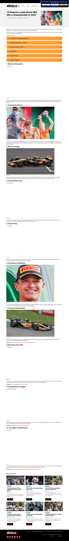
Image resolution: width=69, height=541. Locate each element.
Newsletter (60, 531)
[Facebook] (8, 537)
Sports (9, 486)
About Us (29, 531)
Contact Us (55, 531)
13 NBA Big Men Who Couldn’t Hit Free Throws (53, 515)
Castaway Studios (56, 536)
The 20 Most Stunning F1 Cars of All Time (19, 384)
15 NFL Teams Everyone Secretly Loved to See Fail (14, 515)
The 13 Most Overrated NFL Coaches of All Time (52, 488)
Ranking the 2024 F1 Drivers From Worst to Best (20, 425)
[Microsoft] (15, 537)
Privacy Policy (42, 531)
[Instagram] (10, 537)
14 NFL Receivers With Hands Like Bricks (34, 515)
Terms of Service (49, 531)
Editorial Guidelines (35, 531)
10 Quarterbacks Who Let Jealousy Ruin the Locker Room (14, 489)
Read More (10, 499)
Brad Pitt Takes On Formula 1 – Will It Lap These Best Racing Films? (24, 342)
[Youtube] (12, 537)
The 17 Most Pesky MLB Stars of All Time (34, 488)
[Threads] (17, 537)
